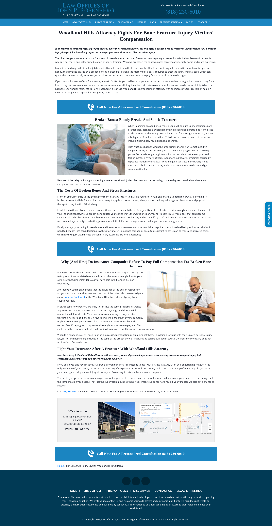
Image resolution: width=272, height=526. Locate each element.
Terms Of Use (92, 491)
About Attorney (81, 22)
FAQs (153, 22)
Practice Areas (103, 22)
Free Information (170, 22)
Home (65, 22)
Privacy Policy (117, 491)
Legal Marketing (189, 491)
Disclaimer (141, 491)
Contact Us (203, 22)
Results (141, 22)
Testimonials (125, 22)
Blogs (189, 22)
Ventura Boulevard (75, 297)
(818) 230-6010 (69, 391)
